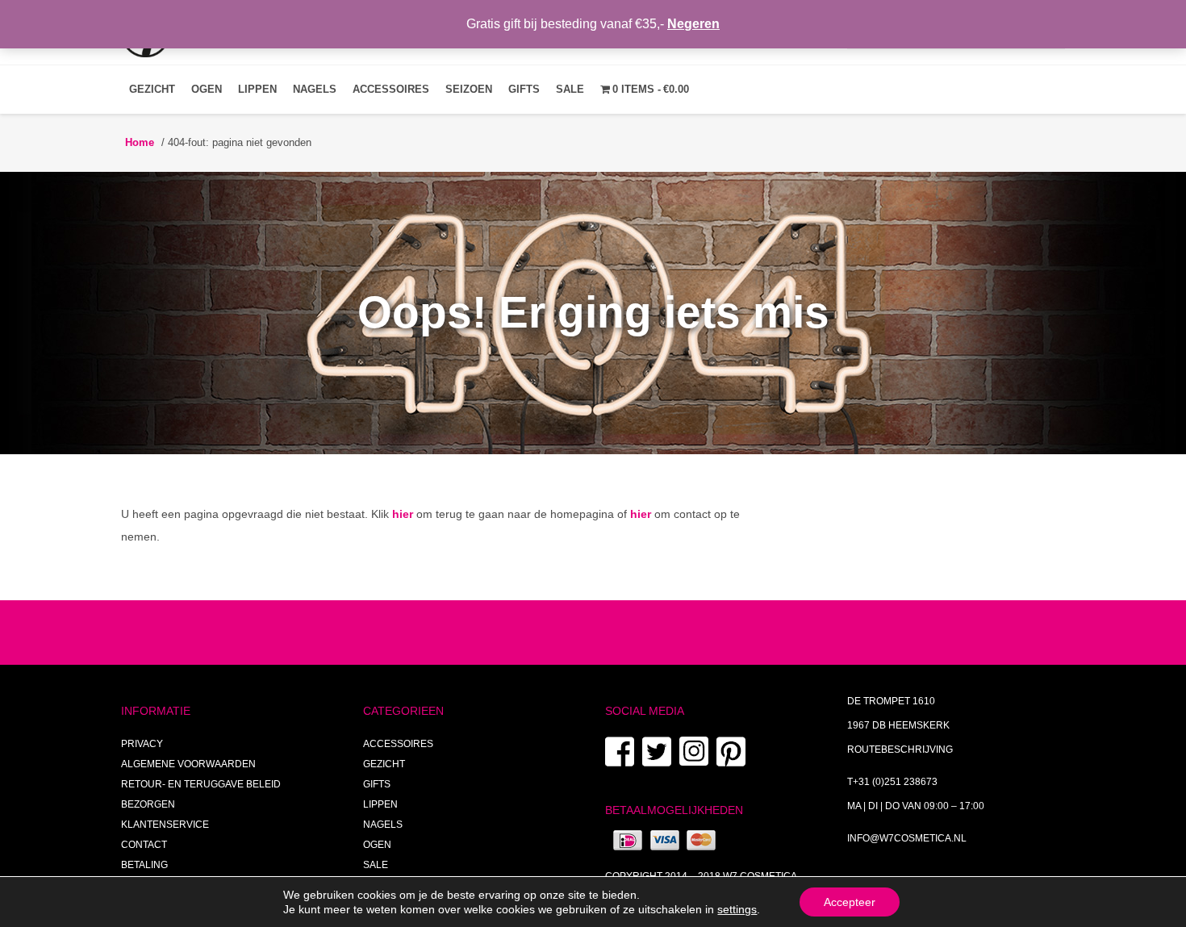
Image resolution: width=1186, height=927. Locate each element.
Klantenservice (165, 824)
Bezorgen (148, 804)
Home (139, 142)
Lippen (257, 89)
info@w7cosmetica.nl (907, 838)
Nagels (314, 89)
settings (737, 909)
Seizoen (468, 89)
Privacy (142, 744)
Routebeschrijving (900, 749)
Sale (570, 89)
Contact (144, 844)
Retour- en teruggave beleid (201, 784)
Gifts (524, 89)
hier (402, 513)
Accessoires (391, 89)
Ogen (206, 89)
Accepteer (849, 902)
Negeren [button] (693, 24)
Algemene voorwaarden (188, 764)
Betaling (144, 865)
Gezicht (152, 89)
